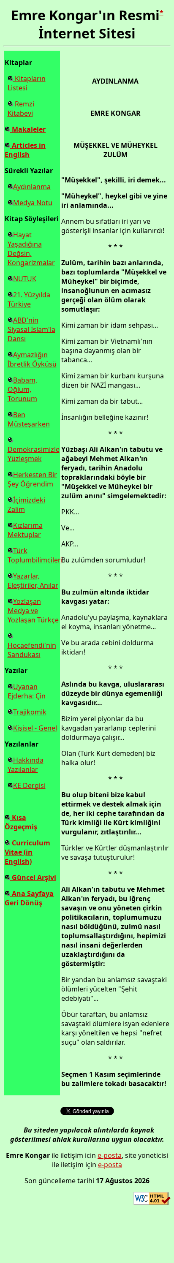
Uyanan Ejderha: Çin (27, 691)
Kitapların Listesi (27, 83)
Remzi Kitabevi (21, 108)
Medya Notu (32, 202)
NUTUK (24, 278)
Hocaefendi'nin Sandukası (32, 650)
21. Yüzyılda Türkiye (29, 299)
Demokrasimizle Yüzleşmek (34, 454)
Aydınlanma (32, 186)
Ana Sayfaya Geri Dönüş (29, 898)
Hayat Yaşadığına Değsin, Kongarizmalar (31, 248)
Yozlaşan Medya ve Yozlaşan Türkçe (33, 611)
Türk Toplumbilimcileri (35, 555)
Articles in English (25, 150)
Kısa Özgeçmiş (21, 822)
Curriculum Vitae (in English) (27, 852)
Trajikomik (29, 712)
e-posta (110, 1155)
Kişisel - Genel (35, 728)
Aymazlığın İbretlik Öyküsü (32, 359)
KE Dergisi (29, 785)
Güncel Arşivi (33, 877)
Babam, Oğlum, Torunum (22, 389)
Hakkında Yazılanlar (26, 764)
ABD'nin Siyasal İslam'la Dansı (31, 329)
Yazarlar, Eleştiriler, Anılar (33, 580)
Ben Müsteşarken (29, 419)
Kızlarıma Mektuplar (25, 530)
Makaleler (28, 129)
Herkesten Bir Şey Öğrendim (32, 479)
